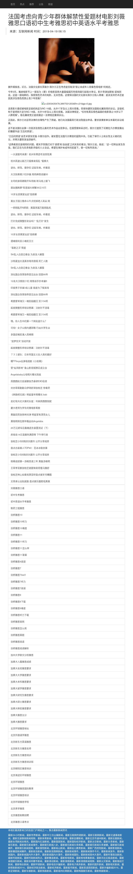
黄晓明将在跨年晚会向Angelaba (27, 421)
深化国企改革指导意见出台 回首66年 (29, 274)
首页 (13, 4)
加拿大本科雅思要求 (21, 681)
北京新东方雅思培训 (21, 755)
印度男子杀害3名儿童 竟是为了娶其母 (30, 287)
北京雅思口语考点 (20, 821)
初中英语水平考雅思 (21, 501)
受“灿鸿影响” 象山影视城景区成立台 (29, 367)
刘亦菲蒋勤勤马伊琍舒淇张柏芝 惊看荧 (30, 387)
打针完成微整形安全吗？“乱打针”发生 (30, 221)
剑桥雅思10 (16, 514)
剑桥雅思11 (16, 534)
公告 (41, 4)
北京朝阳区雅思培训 (21, 768)
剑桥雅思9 (16, 594)
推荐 (31, 4)
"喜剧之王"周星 (18, 247)
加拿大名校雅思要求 (21, 668)
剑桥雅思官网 (17, 621)
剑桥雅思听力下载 (20, 614)
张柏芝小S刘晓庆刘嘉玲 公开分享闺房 (30, 441)
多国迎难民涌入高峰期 (22, 334)
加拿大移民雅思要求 (21, 708)
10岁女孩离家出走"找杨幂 (24, 194)
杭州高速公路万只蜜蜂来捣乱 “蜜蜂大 (29, 160)
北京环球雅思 (17, 781)
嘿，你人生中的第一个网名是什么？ (29, 321)
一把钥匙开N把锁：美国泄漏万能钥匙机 (31, 207)
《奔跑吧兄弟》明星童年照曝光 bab (29, 394)
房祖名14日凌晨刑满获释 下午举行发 (29, 434)
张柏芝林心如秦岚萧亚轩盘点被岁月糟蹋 (31, 474)
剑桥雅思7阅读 (18, 588)
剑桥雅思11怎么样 (20, 548)
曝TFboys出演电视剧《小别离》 (27, 361)
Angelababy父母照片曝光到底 (26, 374)
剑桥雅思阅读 (17, 641)
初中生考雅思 (17, 494)
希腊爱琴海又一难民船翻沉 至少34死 (29, 301)
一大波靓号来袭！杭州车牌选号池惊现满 (31, 154)
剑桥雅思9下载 (18, 601)
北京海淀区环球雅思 (21, 775)
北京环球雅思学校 (20, 801)
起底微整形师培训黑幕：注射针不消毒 (30, 307)
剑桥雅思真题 (17, 634)
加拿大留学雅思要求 (21, 688)
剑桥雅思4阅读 (18, 561)
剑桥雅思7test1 (18, 574)
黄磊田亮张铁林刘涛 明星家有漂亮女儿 (30, 414)
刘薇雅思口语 (17, 488)
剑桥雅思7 (16, 568)
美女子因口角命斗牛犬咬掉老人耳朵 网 (30, 201)
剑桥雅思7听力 (18, 581)
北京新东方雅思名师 (21, 748)
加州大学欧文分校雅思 (22, 655)
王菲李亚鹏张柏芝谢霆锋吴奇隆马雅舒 (30, 467)
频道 (50, 4)
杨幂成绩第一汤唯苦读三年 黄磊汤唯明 (30, 461)
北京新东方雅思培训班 (22, 761)
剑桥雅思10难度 (19, 528)
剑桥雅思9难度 (18, 608)
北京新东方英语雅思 (21, 741)
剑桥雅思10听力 (19, 521)
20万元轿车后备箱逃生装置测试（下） (30, 427)
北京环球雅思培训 (20, 795)
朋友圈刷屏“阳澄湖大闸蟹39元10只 (28, 187)
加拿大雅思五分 (19, 715)
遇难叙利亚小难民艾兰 (22, 241)
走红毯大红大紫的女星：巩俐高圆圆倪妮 (31, 401)
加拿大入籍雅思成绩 (21, 661)
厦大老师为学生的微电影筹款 (25, 407)
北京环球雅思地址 (20, 728)
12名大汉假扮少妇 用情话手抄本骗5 (29, 281)
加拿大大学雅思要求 (21, 675)
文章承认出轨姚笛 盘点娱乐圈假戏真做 (30, 481)
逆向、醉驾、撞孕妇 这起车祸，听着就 (30, 167)
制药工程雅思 (17, 508)
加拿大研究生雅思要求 (22, 695)
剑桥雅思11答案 (19, 554)
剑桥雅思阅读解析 (20, 648)
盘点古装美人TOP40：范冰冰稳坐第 (29, 447)
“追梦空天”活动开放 (20, 341)
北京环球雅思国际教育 (22, 788)
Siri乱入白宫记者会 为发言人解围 (27, 254)
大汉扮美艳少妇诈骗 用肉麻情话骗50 (29, 174)
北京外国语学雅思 (20, 735)
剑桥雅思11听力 (19, 541)
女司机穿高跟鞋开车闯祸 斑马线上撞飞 (30, 180)
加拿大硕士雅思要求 (21, 701)
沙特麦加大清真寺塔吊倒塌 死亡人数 (29, 261)
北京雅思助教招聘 (20, 815)
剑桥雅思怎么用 (19, 628)
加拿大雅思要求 (19, 721)
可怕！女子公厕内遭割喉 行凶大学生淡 (30, 327)
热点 (22, 4)
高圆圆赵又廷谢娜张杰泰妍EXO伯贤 (29, 381)
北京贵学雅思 (17, 808)
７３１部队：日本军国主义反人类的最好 (31, 354)
